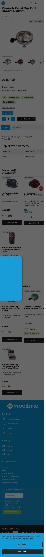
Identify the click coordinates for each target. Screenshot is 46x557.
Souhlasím (22, 551)
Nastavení (22, 544)
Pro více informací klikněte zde (21, 539)
